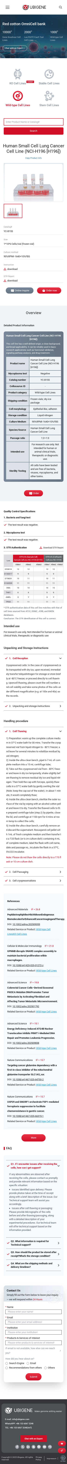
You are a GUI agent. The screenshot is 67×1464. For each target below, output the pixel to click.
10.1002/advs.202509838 (25, 1043)
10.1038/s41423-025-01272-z (27, 965)
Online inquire (22, 290)
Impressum (51, 1458)
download (12, 269)
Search (33, 130)
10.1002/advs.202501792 (25, 1006)
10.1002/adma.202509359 (26, 924)
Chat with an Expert (34, 1438)
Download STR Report (53, 547)
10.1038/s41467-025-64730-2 (28, 1079)
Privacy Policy (39, 1458)
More (33, 1137)
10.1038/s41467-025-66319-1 (28, 1116)
